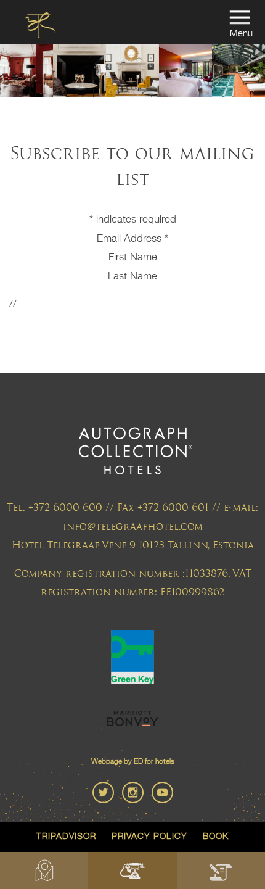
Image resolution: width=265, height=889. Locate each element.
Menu (241, 33)
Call (132, 870)
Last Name (132, 276)
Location (44, 870)
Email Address (132, 239)
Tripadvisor (66, 836)
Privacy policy (149, 836)
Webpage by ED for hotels (132, 762)
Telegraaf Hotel (40, 26)
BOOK (221, 870)
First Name (132, 257)
